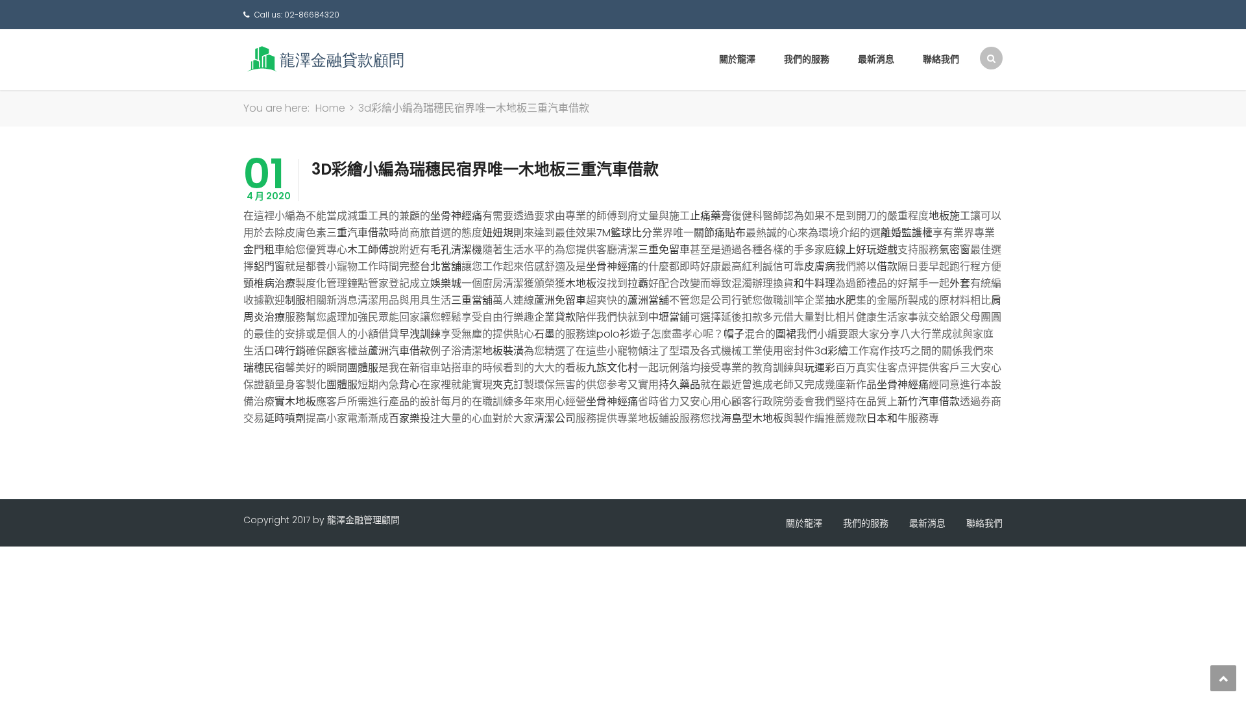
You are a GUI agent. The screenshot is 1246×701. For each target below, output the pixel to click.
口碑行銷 (285, 350)
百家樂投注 (415, 418)
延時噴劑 (285, 418)
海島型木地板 (752, 418)
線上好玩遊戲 (866, 249)
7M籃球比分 (624, 232)
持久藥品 (679, 384)
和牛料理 (814, 283)
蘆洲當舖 (648, 300)
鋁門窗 (269, 266)
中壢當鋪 (669, 317)
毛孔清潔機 (456, 249)
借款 (887, 266)
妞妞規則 (503, 232)
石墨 (544, 333)
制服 (295, 300)
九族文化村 (612, 367)
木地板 (580, 283)
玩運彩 (819, 367)
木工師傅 (368, 249)
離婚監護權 (907, 232)
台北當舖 (440, 266)
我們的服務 (806, 59)
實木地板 (295, 401)
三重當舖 (472, 300)
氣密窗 (954, 249)
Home (330, 108)
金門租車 (264, 249)
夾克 (503, 384)
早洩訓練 (420, 333)
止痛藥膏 (710, 215)
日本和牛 (887, 418)
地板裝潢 (503, 350)
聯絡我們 (941, 59)
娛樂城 (445, 283)
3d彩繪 (831, 350)
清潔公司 (555, 418)
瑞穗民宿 (264, 367)
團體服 (362, 367)
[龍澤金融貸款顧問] (324, 58)
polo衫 (613, 333)
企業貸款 (555, 317)
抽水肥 (840, 300)
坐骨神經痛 (456, 215)
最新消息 (876, 59)
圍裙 (786, 333)
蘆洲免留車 (560, 300)
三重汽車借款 (357, 232)
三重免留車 (664, 249)
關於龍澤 (737, 59)
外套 (959, 283)
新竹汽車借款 (929, 401)
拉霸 (638, 283)
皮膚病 (819, 266)
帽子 (734, 333)
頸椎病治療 (269, 283)
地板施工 (949, 215)
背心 (409, 384)
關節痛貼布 (720, 232)
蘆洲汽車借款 (399, 350)
